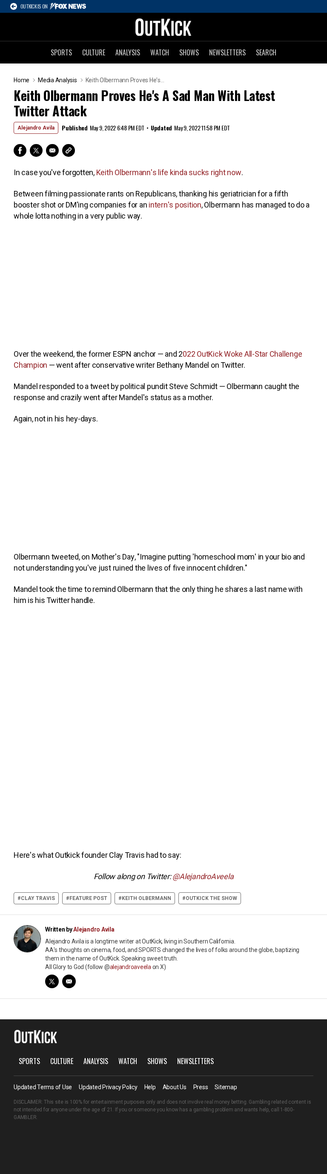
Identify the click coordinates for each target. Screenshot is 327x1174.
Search (266, 52)
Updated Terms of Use (43, 1087)
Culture (93, 52)
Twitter (36, 150)
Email (52, 150)
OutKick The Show (211, 898)
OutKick (163, 27)
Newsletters (227, 52)
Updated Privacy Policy (108, 1087)
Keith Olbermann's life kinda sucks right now (168, 172)
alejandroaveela (130, 966)
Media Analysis (57, 80)
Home (21, 80)
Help (150, 1087)
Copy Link (68, 150)
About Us (174, 1087)
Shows (189, 52)
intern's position (175, 204)
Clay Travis (38, 898)
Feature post (88, 898)
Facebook (20, 150)
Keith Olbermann (146, 898)
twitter (52, 981)
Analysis (127, 52)
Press (200, 1087)
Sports (61, 52)
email (69, 981)
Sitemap (226, 1087)
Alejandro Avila (35, 128)
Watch (159, 52)
